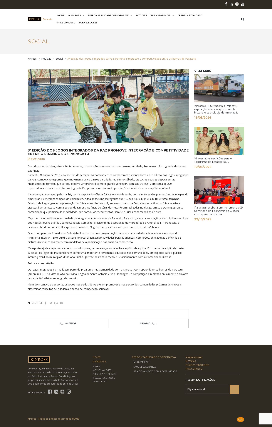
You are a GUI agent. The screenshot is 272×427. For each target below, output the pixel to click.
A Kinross (74, 15)
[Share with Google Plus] (56, 303)
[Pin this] (61, 303)
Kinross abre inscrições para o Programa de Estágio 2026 (213, 160)
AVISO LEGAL (99, 381)
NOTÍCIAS (191, 361)
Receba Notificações (200, 379)
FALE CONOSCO (194, 368)
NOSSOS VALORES (102, 370)
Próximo (145, 323)
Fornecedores (88, 22)
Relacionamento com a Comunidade (155, 371)
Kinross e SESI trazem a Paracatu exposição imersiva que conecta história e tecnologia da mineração (216, 109)
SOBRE (96, 366)
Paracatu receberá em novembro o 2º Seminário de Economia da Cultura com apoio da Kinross (218, 211)
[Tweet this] (51, 303)
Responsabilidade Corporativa (108, 15)
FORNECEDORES (194, 357)
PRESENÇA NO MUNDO (105, 374)
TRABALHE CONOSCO (104, 377)
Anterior (70, 323)
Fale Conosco (66, 22)
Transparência (160, 15)
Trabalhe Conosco (189, 15)
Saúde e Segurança (145, 366)
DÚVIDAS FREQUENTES (197, 365)
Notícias (141, 15)
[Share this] (45, 303)
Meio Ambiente (142, 362)
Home (61, 15)
